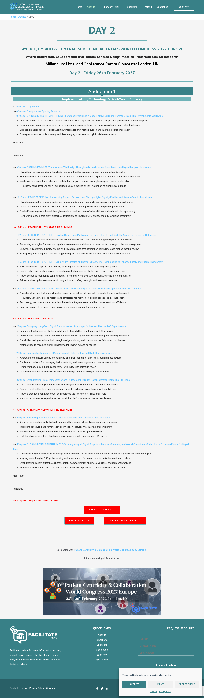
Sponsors (102, 644)
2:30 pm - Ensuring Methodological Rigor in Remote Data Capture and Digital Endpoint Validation (66, 353)
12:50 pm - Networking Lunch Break (35, 318)
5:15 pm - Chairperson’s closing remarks (37, 500)
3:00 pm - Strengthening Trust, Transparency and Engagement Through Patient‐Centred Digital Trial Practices (73, 379)
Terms (23, 688)
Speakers (132, 6)
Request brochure (166, 665)
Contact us (162, 6)
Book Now (102, 654)
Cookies (153, 691)
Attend (148, 6)
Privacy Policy (165, 691)
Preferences (186, 684)
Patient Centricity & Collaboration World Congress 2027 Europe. (110, 550)
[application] (96, 6)
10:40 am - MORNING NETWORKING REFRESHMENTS (44, 227)
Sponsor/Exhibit (111, 6)
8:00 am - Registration (28, 106)
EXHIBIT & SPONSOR (123, 520)
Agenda (91, 6)
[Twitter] (102, 688)
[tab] (102, 91)
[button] (102, 106)
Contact (14, 688)
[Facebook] (97, 688)
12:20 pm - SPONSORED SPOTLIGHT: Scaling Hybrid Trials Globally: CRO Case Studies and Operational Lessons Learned (78, 288)
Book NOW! (77, 520)
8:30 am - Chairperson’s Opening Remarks (38, 111)
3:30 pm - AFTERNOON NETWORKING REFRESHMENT (44, 409)
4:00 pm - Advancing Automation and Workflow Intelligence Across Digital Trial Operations (63, 417)
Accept (134, 684)
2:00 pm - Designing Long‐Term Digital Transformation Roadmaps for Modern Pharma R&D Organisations (71, 326)
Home (79, 6)
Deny (160, 684)
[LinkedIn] (106, 688)
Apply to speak (100, 509)
